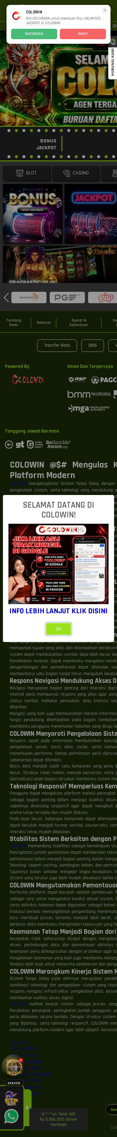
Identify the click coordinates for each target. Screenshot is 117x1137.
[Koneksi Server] (14, 1067)
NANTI (83, 33)
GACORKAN (34, 33)
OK (58, 629)
